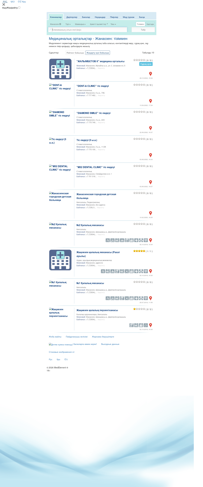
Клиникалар (56, 16)
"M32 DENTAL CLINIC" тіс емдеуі (96, 167)
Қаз (58, 359)
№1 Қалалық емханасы (90, 283)
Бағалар (86, 16)
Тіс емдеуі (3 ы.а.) (87, 140)
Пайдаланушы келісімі (77, 336)
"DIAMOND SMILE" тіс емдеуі (93, 113)
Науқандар (100, 16)
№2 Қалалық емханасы (90, 225)
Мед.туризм (128, 16)
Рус (50, 359)
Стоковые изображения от (61, 351)
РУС (5, 1)
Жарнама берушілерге (103, 336)
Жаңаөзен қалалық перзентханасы (97, 310)
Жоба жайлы (55, 336)
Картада (150, 24)
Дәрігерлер (71, 16)
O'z (66, 359)
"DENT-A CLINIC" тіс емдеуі (93, 86)
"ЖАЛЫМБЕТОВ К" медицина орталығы (101, 61)
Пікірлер (114, 16)
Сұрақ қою (145, 63)
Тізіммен (140, 24)
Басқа (142, 16)
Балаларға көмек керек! (85, 343)
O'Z (19, 1)
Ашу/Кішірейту (10, 7)
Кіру (24, 1)
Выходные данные (110, 343)
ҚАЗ (12, 1)
